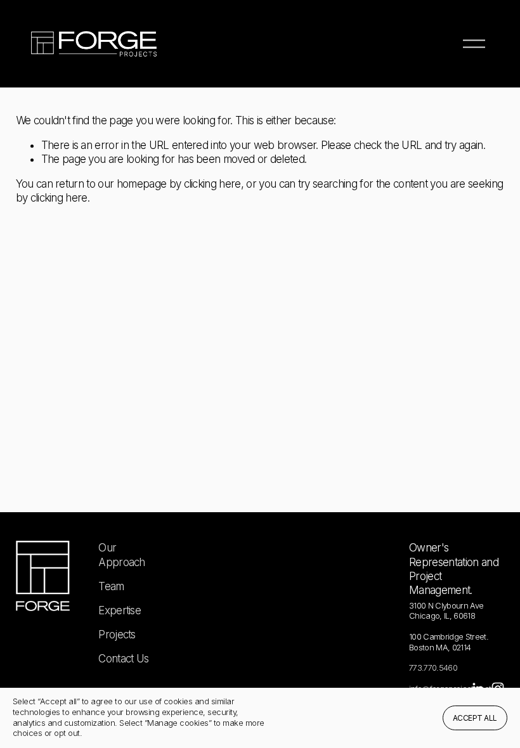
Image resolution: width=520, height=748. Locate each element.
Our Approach (121, 554)
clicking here (212, 183)
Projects (117, 634)
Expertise (119, 610)
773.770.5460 (433, 668)
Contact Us (123, 658)
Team (111, 586)
